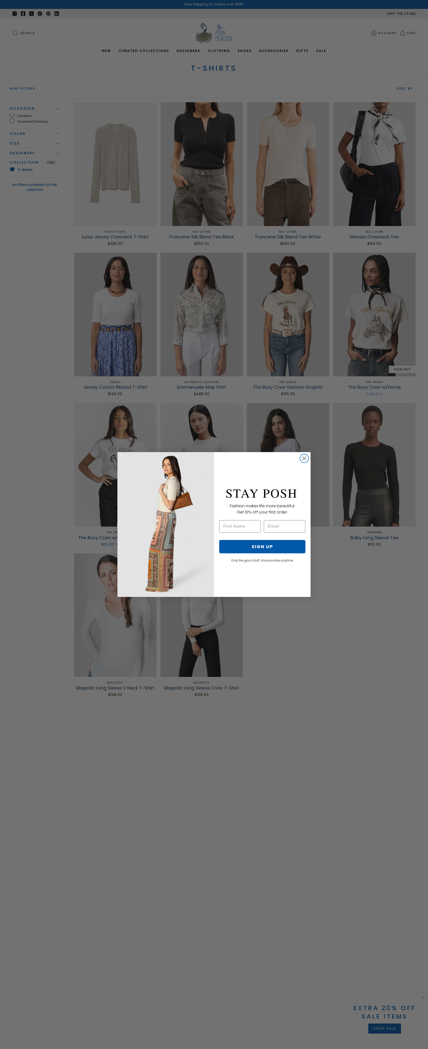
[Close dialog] (304, 458)
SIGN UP (262, 546)
